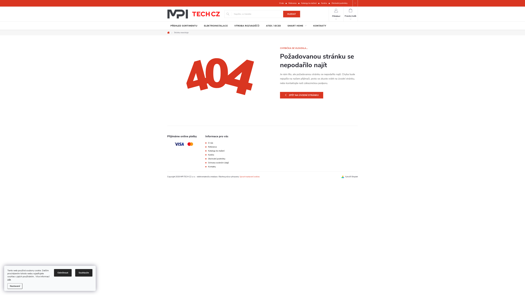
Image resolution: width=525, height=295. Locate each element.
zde (9, 279)
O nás (281, 3)
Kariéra (324, 3)
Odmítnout (62, 272)
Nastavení (15, 286)
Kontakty (212, 166)
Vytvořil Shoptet (351, 176)
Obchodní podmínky (340, 3)
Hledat (291, 14)
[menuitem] (184, 26)
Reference (292, 3)
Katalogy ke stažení (309, 3)
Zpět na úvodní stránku (304, 95)
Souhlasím (84, 272)
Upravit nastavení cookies (250, 176)
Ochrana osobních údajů (218, 162)
